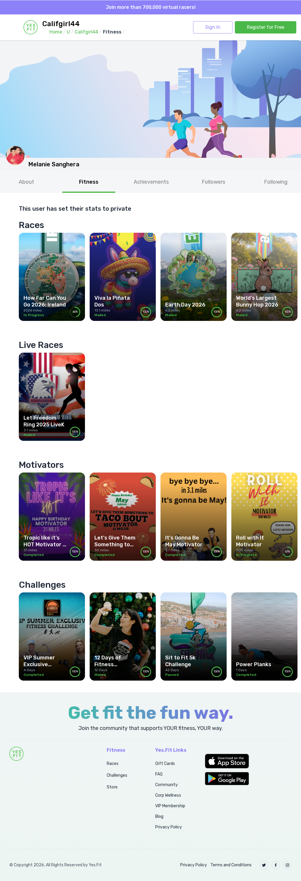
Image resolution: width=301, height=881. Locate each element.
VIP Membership (170, 805)
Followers (213, 182)
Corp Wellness (168, 795)
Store (112, 787)
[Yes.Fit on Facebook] (276, 865)
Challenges (117, 775)
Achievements (151, 182)
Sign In (212, 27)
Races (112, 763)
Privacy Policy (168, 827)
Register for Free (265, 27)
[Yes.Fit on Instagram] (287, 865)
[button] (248, 761)
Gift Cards (165, 763)
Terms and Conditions (231, 864)
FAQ (159, 774)
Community (166, 784)
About (26, 182)
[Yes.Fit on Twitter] (264, 865)
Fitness (88, 182)
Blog (159, 816)
